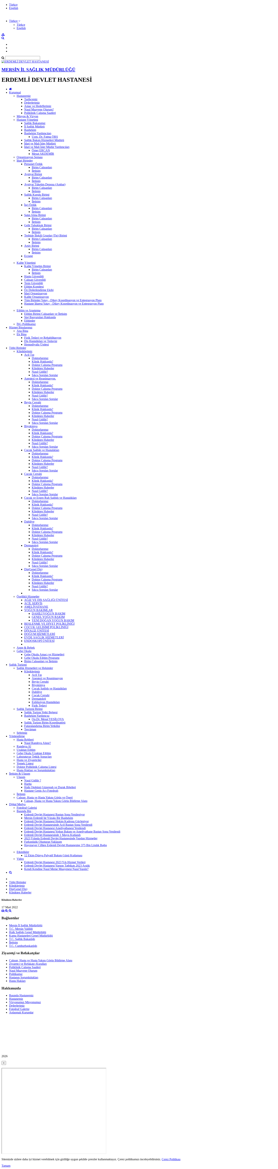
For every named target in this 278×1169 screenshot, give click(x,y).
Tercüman (30, 729)
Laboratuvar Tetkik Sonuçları (34, 756)
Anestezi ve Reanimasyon (47, 678)
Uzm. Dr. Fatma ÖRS (45, 136)
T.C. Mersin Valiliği (21, 928)
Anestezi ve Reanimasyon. (40, 378)
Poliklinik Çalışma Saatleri (40, 112)
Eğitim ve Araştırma (28, 310)
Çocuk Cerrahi (33, 474)
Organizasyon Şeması (30, 157)
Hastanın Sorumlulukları (23, 977)
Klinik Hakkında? (42, 361)
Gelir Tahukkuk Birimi (37, 225)
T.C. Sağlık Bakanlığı (22, 939)
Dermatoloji (31, 545)
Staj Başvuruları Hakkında (40, 317)
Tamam (6, 1165)
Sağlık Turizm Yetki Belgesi (40, 712)
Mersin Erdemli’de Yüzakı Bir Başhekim (48, 818)
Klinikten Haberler (43, 368)
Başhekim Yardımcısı (36, 715)
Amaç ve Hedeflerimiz (37, 106)
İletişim (36, 170)
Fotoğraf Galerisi (27, 807)
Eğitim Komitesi (34, 286)
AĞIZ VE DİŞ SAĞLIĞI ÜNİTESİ (46, 600)
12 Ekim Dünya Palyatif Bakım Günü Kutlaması (53, 855)
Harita (28, 783)
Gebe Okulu (24, 651)
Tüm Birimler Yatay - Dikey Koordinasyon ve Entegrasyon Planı (63, 300)
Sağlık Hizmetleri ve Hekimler (35, 668)
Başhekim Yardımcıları (37, 133)
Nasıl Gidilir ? (32, 780)
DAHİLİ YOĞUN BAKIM (48, 613)
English (13, 8)
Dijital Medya (17, 804)
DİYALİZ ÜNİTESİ (36, 630)
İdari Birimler (25, 160)
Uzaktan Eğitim (26, 749)
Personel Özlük (33, 164)
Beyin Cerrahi (32, 402)
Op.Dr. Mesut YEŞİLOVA (48, 719)
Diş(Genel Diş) (33, 569)
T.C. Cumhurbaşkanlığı (23, 945)
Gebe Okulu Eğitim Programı (41, 657)
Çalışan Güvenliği (35, 279)
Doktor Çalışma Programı (47, 365)
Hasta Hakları (17, 980)
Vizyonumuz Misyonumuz (25, 1002)
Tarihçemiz (30, 99)
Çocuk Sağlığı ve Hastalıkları (41, 450)
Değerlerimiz (32, 102)
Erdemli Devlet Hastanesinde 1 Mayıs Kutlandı (52, 835)
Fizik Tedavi (39, 705)
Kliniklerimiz (24, 351)
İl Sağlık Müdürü (34, 126)
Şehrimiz (22, 732)
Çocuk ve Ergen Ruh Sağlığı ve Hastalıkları (50, 497)
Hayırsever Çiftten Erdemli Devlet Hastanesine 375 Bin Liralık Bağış (65, 845)
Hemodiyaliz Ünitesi (36, 344)
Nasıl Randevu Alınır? (37, 743)
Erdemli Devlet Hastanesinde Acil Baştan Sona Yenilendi (58, 824)
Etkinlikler (23, 852)
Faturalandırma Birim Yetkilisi (42, 726)
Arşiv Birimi (31, 245)
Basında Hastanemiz (21, 995)
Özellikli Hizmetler (28, 596)
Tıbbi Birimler (17, 347)
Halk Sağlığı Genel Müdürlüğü (27, 932)
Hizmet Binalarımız (20, 327)
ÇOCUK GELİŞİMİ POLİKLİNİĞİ (46, 627)
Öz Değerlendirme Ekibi (39, 290)
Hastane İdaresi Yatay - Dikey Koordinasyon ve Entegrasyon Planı (64, 303)
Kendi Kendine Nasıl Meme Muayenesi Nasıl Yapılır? (56, 869)
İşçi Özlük (30, 204)
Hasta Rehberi (25, 739)
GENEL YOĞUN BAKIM (48, 617)
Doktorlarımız (40, 358)
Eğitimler (29, 320)
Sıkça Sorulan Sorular (45, 375)
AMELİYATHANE (36, 606)
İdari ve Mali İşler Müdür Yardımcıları (46, 147)
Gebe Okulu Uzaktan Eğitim (34, 753)
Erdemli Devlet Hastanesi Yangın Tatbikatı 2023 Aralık (57, 865)
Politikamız (16, 974)
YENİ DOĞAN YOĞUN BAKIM (53, 620)
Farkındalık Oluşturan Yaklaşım (43, 841)
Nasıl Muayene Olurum (23, 970)
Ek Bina (21, 334)
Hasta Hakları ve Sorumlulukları (36, 770)
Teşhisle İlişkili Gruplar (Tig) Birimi (45, 235)
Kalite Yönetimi (26, 262)
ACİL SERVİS (33, 603)
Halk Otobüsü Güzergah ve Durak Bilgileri (50, 787)
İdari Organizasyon (35, 293)
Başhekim (30, 130)
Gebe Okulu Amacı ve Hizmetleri (44, 654)
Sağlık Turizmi (18, 664)
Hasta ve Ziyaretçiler (29, 760)
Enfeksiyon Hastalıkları (46, 702)
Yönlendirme (17, 736)
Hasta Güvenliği (34, 276)
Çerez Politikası (171, 1159)
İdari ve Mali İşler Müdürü (40, 143)
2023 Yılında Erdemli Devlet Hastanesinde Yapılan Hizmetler (60, 838)
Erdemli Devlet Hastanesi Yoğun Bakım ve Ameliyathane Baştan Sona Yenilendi (72, 831)
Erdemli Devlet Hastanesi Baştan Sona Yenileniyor (54, 814)
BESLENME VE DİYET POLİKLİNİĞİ (49, 623)
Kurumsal (15, 92)
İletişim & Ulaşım (19, 773)
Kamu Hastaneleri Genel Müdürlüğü (31, 935)
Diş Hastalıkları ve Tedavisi (40, 341)
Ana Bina (22, 330)
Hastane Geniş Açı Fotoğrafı (41, 790)
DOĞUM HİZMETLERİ (39, 634)
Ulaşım (21, 777)
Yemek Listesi (25, 763)
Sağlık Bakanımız (34, 123)
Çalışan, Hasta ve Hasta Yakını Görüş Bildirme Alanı (55, 800)
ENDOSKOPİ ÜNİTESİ (39, 640)
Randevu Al (24, 746)
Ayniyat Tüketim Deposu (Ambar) (44, 184)
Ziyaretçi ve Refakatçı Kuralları (28, 963)
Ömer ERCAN (41, 150)
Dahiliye (29, 521)
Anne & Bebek (26, 647)
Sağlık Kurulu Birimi (36, 194)
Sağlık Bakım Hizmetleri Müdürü (44, 140)
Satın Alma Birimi (35, 215)
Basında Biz (24, 811)
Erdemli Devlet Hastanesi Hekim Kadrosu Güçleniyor (56, 821)
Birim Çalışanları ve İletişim (40, 661)
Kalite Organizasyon (36, 296)
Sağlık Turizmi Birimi (30, 709)
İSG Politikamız (26, 324)
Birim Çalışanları (42, 167)
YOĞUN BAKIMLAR (38, 610)
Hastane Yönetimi (27, 119)
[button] (14, 21)
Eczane (28, 256)
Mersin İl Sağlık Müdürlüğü (25, 925)
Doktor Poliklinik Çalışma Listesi (36, 766)
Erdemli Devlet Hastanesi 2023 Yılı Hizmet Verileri (54, 862)
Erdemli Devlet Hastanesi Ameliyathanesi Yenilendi (55, 828)
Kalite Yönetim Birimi (37, 266)
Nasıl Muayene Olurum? (39, 109)
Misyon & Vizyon (27, 116)
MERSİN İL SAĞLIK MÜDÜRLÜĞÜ (38, 69)
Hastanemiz (24, 95)
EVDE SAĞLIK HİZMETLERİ (44, 637)
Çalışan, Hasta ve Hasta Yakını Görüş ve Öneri (45, 797)
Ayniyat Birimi (33, 174)
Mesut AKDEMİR (43, 153)
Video (20, 858)
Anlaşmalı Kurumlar (21, 1012)
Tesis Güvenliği (33, 283)
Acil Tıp (29, 354)
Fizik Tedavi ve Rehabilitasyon (42, 337)
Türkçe (13, 4)
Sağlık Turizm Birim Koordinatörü (44, 722)
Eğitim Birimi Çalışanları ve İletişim (45, 313)
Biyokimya (30, 426)
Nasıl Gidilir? (40, 371)
